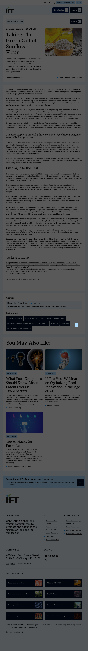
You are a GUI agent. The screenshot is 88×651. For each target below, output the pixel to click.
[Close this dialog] (76, 325)
